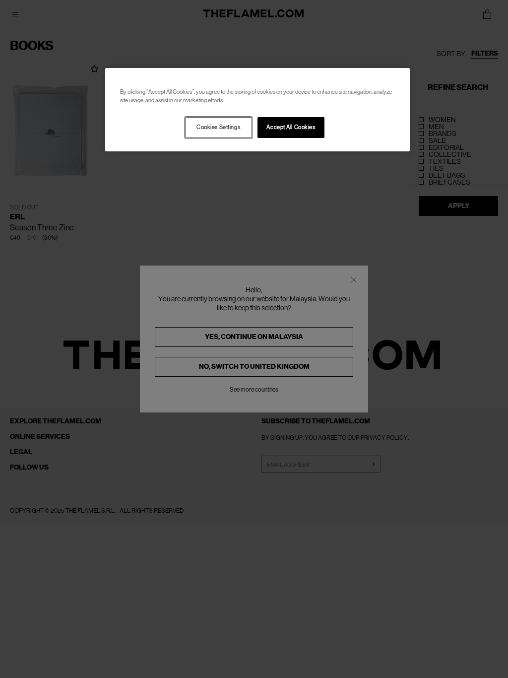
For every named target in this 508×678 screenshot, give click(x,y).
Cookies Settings (218, 127)
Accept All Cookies (290, 127)
